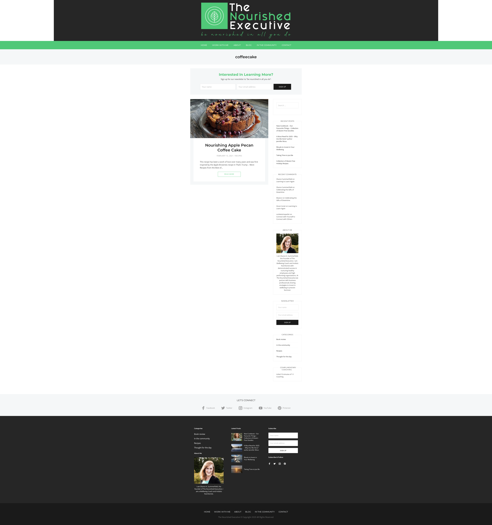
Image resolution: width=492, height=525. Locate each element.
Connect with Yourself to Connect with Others (285, 218)
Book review (281, 339)
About (237, 45)
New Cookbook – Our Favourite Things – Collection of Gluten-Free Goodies (287, 128)
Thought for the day (284, 356)
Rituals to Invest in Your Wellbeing (250, 458)
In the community (267, 45)
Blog (249, 45)
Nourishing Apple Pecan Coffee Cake (229, 147)
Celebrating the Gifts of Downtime (286, 199)
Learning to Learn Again (285, 181)
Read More (229, 174)
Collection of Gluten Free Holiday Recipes (285, 162)
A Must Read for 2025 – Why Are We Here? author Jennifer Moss (287, 138)
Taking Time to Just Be (284, 155)
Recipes (238, 155)
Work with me (220, 45)
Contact (286, 45)
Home (204, 45)
